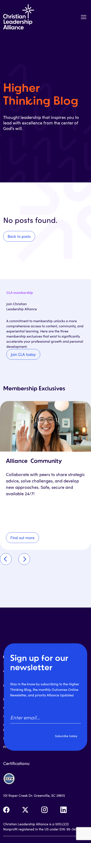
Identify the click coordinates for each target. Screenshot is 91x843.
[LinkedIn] (63, 810)
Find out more (22, 537)
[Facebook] (6, 810)
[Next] (24, 559)
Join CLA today (23, 354)
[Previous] (6, 559)
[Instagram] (44, 810)
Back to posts (19, 236)
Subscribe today (66, 736)
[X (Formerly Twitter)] (25, 810)
